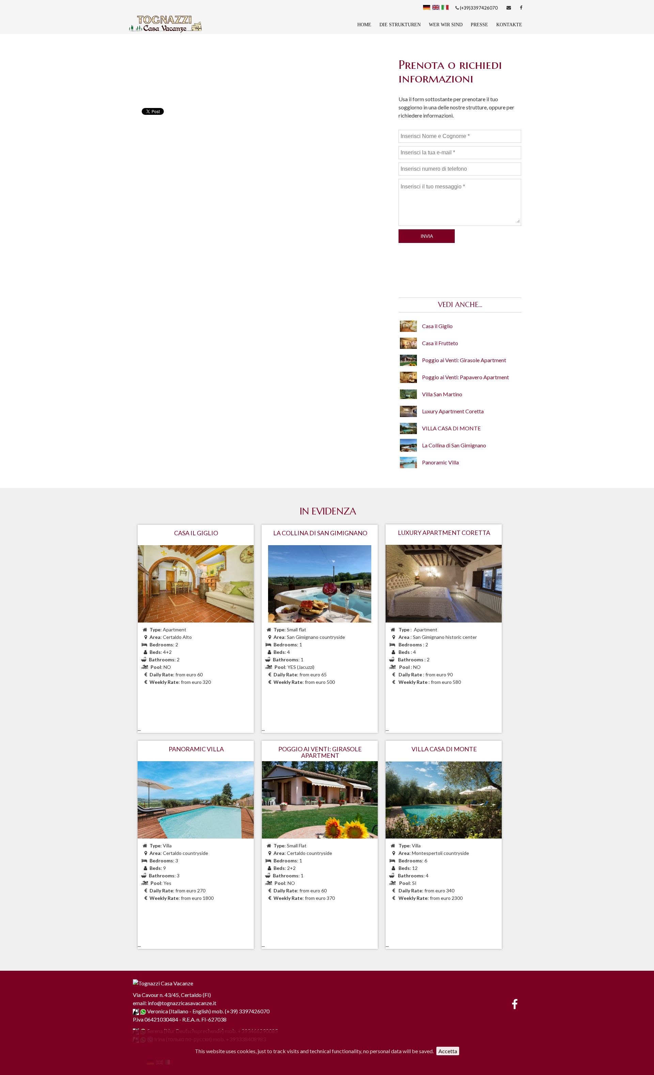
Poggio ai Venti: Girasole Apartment (464, 360)
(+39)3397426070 (478, 8)
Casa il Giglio (437, 326)
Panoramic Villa (440, 462)
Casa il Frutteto (440, 343)
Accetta (447, 1051)
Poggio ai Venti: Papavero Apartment (465, 377)
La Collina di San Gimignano (454, 445)
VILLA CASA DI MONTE (451, 428)
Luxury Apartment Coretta (453, 411)
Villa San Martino (442, 394)
